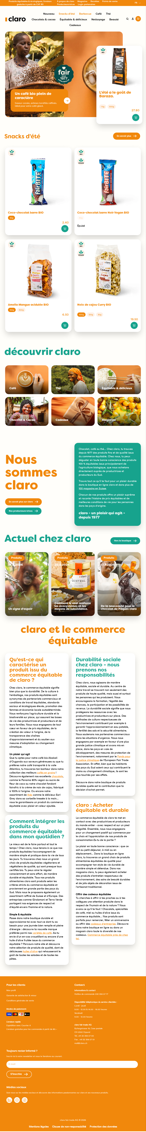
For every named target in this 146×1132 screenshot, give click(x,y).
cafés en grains (46, 772)
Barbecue (85, 14)
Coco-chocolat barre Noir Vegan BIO (103, 213)
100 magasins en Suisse (92, 488)
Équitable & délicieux (73, 19)
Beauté (114, 19)
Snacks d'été (67, 14)
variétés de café (42, 932)
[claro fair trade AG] (15, 18)
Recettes (95, 1)
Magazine (82, 1)
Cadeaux (75, 25)
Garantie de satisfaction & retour (21, 995)
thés (29, 794)
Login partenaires (86, 4)
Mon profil (11, 990)
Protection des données (103, 1126)
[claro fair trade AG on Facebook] (25, 1102)
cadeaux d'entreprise (103, 923)
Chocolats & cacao (43, 19)
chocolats (57, 776)
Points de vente (109, 1)
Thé (108, 14)
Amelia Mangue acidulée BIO (28, 305)
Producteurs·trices (66, 4)
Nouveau (48, 14)
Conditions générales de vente (20, 1000)
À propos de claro (65, 1)
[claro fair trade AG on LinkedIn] (9, 1102)
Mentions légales (39, 1126)
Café (99, 14)
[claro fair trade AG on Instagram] (17, 1102)
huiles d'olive (30, 951)
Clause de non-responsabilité (69, 1126)
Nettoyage (98, 19)
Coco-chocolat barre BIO (25, 213)
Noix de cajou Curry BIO (94, 305)
